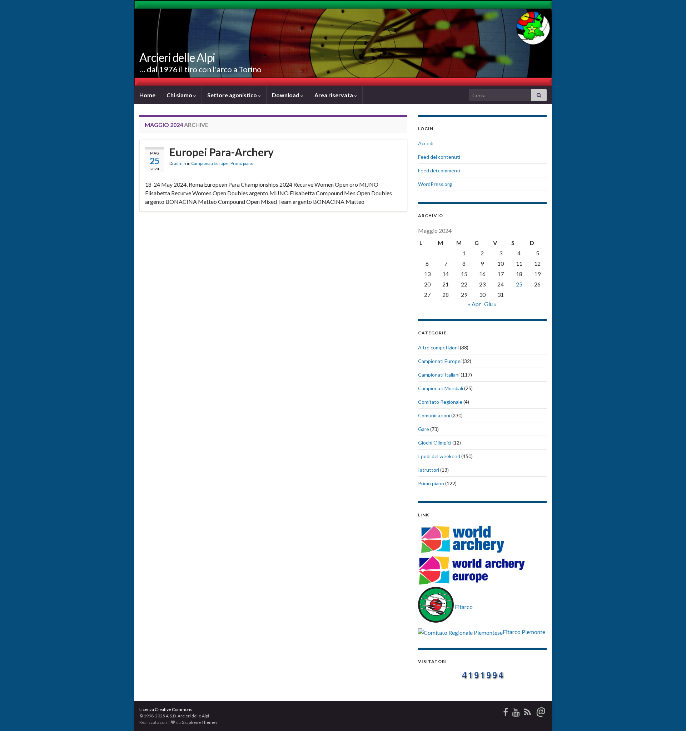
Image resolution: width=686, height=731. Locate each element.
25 (519, 284)
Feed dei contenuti (439, 157)
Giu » (490, 303)
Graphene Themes (200, 722)
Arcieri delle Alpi (177, 57)
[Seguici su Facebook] (505, 711)
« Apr (474, 303)
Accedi (425, 143)
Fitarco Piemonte (524, 631)
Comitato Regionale (440, 402)
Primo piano (241, 163)
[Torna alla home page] (343, 43)
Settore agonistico (232, 95)
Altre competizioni (438, 347)
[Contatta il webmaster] (541, 711)
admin (180, 163)
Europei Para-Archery (221, 152)
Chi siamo (179, 95)
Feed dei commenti (439, 170)
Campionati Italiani (438, 375)
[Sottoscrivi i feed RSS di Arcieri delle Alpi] (527, 711)
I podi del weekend (439, 456)
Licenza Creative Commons (165, 709)
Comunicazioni (434, 415)
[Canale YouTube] (516, 711)
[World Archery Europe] (471, 570)
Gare (423, 429)
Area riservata (334, 95)
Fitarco (463, 606)
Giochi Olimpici (434, 443)
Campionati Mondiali (440, 388)
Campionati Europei (210, 163)
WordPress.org (435, 184)
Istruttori (428, 470)
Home (147, 95)
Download (286, 95)
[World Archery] (462, 538)
